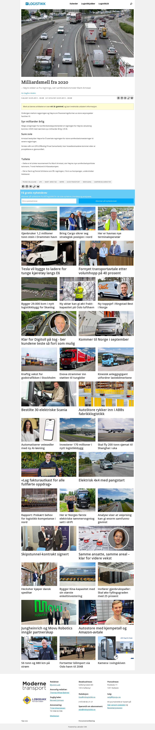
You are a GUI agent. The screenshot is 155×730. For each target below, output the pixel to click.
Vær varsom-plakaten (116, 705)
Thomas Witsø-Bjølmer (59, 692)
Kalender (74, 3)
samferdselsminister (102, 182)
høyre (61, 182)
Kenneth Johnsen (57, 700)
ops (40, 182)
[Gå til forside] (35, 4)
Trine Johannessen (57, 708)
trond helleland (29, 182)
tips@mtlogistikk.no (87, 697)
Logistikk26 (103, 3)
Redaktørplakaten (114, 708)
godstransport (73, 182)
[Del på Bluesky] (131, 98)
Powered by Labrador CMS (77, 727)
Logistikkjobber (88, 3)
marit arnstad (51, 182)
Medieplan (54, 716)
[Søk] (131, 3)
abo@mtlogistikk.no (87, 709)
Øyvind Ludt (55, 685)
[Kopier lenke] (128, 98)
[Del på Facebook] (118, 98)
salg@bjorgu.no (114, 697)
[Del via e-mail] (125, 98)
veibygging (87, 182)
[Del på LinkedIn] (121, 98)
